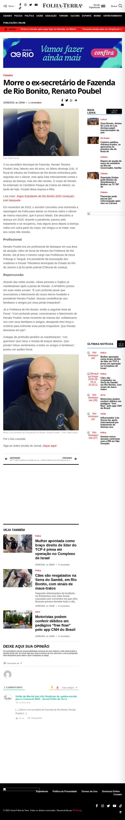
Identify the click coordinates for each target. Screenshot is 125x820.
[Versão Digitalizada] (103, 6)
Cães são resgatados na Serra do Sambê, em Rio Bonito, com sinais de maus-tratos (56, 581)
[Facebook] (20, 4)
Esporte (86, 16)
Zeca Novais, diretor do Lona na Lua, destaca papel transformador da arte (111, 128)
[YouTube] (36, 4)
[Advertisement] (41, 494)
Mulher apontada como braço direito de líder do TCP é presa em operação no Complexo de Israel (56, 549)
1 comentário (35, 102)
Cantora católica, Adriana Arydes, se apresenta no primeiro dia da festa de (110, 147)
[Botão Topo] (119, 812)
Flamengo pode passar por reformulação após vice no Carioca (110, 199)
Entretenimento (113, 16)
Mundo (97, 16)
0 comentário (64, 565)
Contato (117, 794)
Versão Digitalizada (94, 6)
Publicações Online (14, 23)
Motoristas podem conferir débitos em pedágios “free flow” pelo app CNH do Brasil (55, 623)
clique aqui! (50, 445)
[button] (62, 100)
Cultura (75, 16)
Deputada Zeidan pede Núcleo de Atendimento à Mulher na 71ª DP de (109, 182)
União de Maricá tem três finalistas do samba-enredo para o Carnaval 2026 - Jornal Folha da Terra (46, 697)
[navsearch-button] (115, 6)
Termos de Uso (89, 791)
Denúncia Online (111, 791)
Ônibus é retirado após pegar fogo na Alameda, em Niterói (48, 29)
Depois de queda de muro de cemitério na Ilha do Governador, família (110, 164)
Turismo (63, 16)
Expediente (42, 791)
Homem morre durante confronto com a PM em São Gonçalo (110, 440)
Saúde (39, 16)
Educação (51, 16)
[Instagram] (25, 4)
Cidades (7, 16)
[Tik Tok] (20, 7)
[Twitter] (30, 4)
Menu (11, 6)
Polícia (18, 16)
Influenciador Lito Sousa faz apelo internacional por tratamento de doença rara (109, 422)
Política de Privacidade (65, 791)
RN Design (77, 810)
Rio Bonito (104, 138)
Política (29, 16)
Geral (37, 612)
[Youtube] (113, 805)
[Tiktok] (119, 805)
